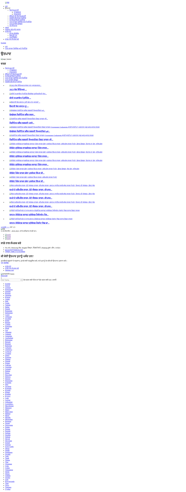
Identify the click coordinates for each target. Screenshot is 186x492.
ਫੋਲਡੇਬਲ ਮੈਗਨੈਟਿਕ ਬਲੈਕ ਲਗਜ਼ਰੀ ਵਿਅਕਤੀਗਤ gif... (29, 131)
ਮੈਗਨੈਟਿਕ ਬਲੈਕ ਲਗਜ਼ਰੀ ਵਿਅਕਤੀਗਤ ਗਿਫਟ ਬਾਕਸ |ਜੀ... (31, 140)
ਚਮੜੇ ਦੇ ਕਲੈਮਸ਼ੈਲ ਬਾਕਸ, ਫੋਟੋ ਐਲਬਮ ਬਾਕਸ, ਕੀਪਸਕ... (30, 190)
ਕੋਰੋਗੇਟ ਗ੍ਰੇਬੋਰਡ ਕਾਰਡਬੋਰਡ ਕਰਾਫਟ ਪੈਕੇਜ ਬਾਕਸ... (29, 148)
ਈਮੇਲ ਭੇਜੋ (4, 276)
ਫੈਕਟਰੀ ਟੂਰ (13, 35)
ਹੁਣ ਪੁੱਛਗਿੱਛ (5, 263)
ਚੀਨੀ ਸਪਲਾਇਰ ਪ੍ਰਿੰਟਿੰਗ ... (20, 98)
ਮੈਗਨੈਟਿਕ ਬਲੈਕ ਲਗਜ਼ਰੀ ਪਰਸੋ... (21, 123)
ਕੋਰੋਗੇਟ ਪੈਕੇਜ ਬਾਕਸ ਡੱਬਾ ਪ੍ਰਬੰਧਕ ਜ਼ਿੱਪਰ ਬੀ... (26, 173)
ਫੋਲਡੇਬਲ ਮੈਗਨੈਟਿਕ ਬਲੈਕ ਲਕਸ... (22, 115)
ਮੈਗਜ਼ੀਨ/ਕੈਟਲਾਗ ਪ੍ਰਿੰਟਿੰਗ (17, 18)
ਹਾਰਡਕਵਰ (17, 12)
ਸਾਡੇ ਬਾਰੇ (8, 31)
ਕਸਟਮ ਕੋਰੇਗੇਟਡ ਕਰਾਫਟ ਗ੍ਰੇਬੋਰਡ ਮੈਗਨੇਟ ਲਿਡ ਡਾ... (29, 223)
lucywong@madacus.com (14, 250)
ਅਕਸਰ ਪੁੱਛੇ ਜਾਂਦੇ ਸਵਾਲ (12, 29)
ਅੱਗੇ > (5, 227)
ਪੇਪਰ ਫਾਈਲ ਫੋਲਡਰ (15, 24)
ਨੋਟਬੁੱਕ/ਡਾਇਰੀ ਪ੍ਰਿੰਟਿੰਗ (17, 20)
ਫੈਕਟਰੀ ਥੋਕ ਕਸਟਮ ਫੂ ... (19, 106)
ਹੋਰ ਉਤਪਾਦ (13, 26)
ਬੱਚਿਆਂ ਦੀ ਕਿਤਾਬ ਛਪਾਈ (17, 16)
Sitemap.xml (9, 270)
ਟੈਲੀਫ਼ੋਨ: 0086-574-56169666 (15, 252)
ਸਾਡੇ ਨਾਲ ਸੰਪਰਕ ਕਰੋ (12, 39)
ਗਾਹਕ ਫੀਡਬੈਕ (14, 33)
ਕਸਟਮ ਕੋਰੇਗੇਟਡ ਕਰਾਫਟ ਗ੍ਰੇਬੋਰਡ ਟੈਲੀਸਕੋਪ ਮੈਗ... (29, 215)
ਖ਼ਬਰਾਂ (7, 28)
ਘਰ (6, 6)
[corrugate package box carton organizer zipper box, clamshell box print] (33, 177)
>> (8, 227)
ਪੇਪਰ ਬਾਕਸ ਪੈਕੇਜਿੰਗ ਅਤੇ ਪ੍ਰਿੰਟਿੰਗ (20, 22)
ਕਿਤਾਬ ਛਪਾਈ (14, 10)
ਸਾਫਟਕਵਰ (17, 14)
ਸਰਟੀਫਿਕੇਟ (13, 37)
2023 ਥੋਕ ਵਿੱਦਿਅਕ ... (18, 89)
